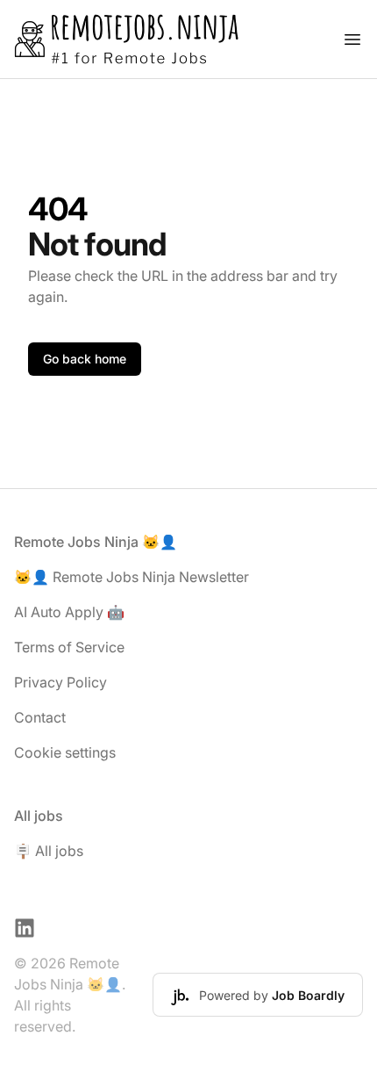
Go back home (84, 358)
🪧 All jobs (48, 851)
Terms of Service (69, 647)
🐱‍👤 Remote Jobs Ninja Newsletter (131, 577)
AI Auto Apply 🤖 (69, 612)
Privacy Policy (60, 682)
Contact (40, 717)
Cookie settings (65, 752)
